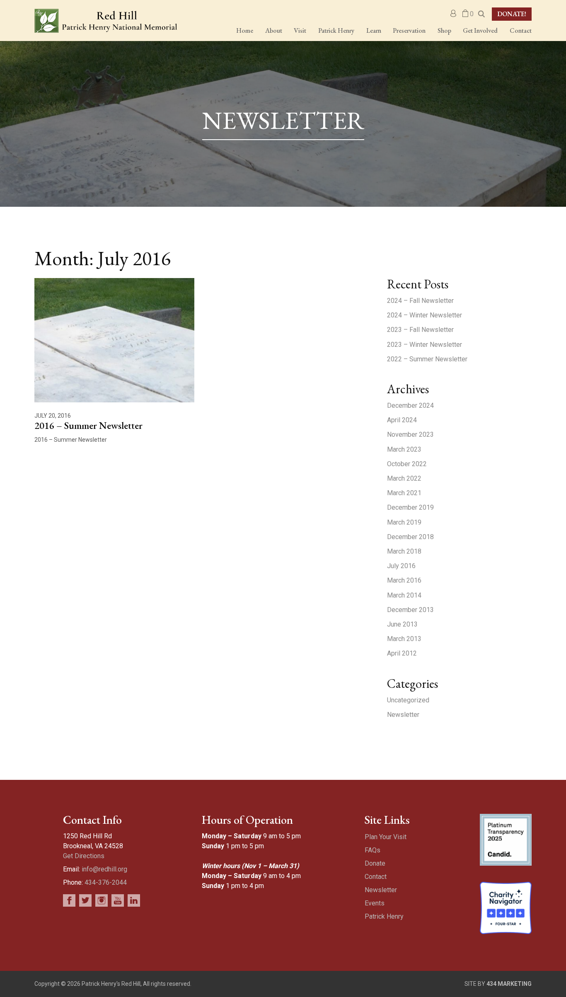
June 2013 (402, 624)
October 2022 (407, 464)
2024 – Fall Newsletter (420, 301)
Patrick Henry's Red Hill (105, 20)
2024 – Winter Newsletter (424, 315)
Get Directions (83, 856)
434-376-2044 (106, 882)
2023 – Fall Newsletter (420, 330)
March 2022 (404, 478)
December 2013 (410, 610)
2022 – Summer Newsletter (427, 359)
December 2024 (410, 405)
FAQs (372, 850)
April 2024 (402, 420)
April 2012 (402, 653)
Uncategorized (408, 700)
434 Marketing (509, 983)
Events (375, 903)
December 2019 (410, 507)
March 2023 (404, 449)
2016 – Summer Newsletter (88, 425)
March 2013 (404, 639)
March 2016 (404, 580)
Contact (376, 877)
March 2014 (404, 595)
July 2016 (401, 566)
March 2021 (404, 493)
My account (454, 13)
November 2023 (410, 434)
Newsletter (403, 715)
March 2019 (404, 522)
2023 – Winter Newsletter (424, 344)
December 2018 (410, 537)
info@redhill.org (104, 869)
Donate (375, 863)
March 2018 (404, 551)
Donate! (511, 14)
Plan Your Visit (385, 837)
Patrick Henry (384, 916)
